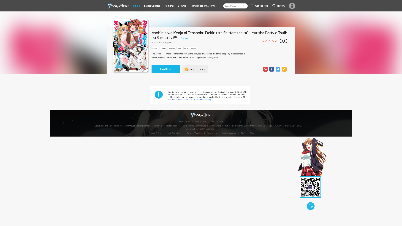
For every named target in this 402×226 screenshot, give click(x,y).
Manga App (184, 121)
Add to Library (197, 69)
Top (252, 133)
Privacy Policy (155, 133)
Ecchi (186, 48)
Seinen (179, 48)
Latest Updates (152, 5)
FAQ (243, 133)
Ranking (169, 5)
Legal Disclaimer (173, 133)
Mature (193, 48)
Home (136, 5)
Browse (182, 5)
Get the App (261, 5)
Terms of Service (194, 133)
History (281, 5)
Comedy (155, 48)
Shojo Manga (217, 121)
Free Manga (200, 121)
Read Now (165, 69)
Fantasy (163, 48)
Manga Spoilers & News (202, 5)
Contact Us (212, 133)
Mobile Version (229, 133)
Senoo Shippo (165, 42)
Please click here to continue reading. (194, 99)
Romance (171, 48)
